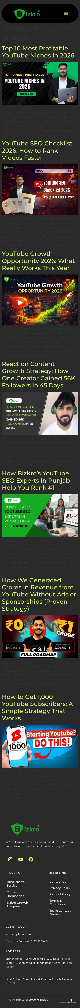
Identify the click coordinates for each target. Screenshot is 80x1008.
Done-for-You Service (17, 883)
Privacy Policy (59, 888)
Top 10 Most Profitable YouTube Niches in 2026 (38, 52)
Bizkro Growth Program (17, 904)
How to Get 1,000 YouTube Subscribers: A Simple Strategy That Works (37, 707)
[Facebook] (31, 859)
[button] (66, 13)
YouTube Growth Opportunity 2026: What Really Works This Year (38, 261)
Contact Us (57, 881)
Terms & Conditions (57, 902)
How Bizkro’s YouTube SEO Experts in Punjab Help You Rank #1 (36, 480)
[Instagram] (10, 859)
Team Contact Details (60, 912)
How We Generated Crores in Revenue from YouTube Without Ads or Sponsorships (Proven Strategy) (39, 594)
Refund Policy (60, 894)
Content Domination (16, 894)
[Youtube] (20, 859)
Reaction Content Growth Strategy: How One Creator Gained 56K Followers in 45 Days (38, 374)
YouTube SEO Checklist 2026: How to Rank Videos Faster (37, 150)
